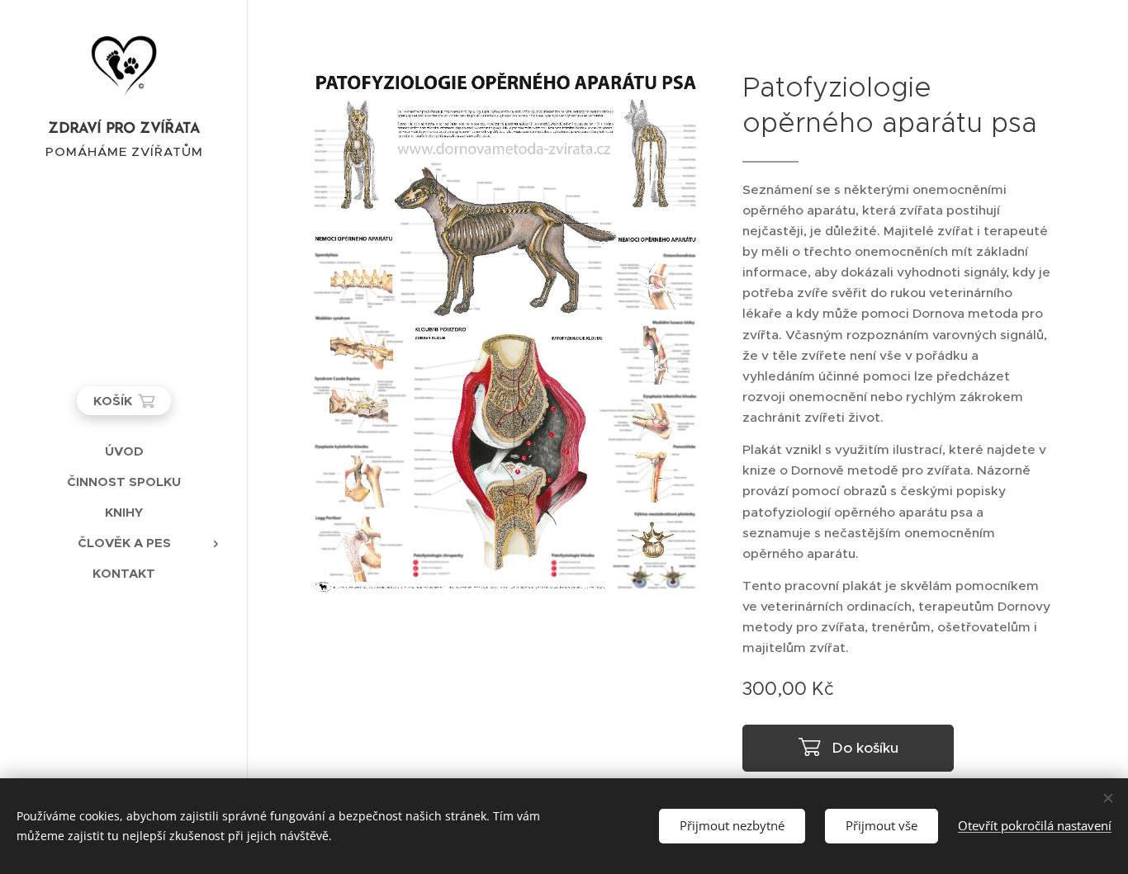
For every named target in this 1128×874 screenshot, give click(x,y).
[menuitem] (124, 451)
